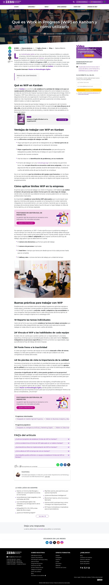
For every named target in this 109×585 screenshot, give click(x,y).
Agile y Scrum (54, 15)
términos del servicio (93, 92)
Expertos (58, 559)
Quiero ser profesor (36, 571)
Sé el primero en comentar (29, 466)
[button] (42, 439)
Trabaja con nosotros (36, 569)
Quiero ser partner (85, 563)
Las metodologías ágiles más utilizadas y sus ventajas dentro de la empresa (28, 503)
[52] (9, 61)
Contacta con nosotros (86, 557)
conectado (40, 529)
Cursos (57, 561)
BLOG (17, 6)
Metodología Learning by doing (39, 559)
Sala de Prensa (35, 561)
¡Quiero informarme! (26, 223)
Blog (50, 48)
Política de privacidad (97, 577)
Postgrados (59, 557)
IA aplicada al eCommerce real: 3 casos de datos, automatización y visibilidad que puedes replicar (89, 68)
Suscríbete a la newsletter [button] (38, 575)
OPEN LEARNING (61, 6)
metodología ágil (42, 163)
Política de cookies (86, 577)
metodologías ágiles (28, 54)
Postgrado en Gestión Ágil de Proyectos (30, 419)
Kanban (41, 58)
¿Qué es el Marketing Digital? (26, 512)
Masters (58, 555)
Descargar (61, 119)
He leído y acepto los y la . (89, 93)
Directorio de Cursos (61, 567)
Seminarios (58, 563)
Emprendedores (27, 48)
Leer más (47, 476)
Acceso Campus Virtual (37, 567)
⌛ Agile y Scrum (41, 48)
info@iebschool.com (14, 557)
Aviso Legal (77, 577)
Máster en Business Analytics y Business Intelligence (63, 419)
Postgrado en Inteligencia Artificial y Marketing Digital (35, 427)
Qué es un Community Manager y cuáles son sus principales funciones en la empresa (28, 492)
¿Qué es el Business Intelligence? (55, 495)
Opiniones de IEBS (36, 565)
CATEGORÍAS (31, 6)
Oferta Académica (82, 2)
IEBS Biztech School (36, 555)
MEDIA (46, 6)
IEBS (17, 48)
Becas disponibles (84, 561)
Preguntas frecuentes (36, 563)
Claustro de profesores (37, 557)
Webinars (58, 565)
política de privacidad (83, 94)
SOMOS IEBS (77, 6)
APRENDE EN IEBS (92, 6)
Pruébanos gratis (96, 2)
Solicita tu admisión (85, 559)
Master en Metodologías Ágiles (39, 69)
